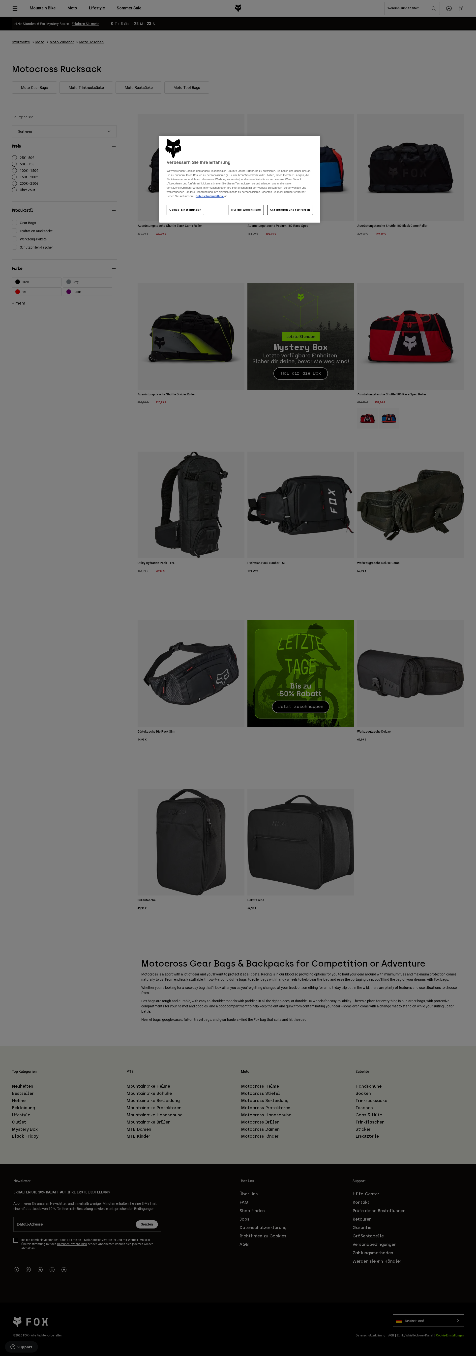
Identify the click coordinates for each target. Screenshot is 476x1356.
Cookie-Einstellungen (185, 209)
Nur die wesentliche (246, 209)
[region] (239, 179)
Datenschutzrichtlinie (210, 196)
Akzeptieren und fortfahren (290, 209)
